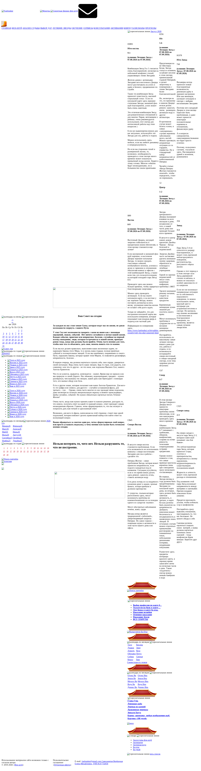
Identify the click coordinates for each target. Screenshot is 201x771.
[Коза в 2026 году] (16, 402)
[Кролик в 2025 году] (17, 362)
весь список (155, 754)
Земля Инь (142, 678)
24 (3, 343)
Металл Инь (143, 681)
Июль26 (5, 435)
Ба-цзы (136, 747)
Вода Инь (142, 684)
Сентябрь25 (7, 438)
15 (19, 337)
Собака (131, 657)
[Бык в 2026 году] (16, 416)
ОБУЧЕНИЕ (77, 28)
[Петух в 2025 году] (17, 377)
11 (7, 337)
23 (22, 340)
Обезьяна (132, 654)
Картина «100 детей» (137, 718)
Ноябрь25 (6, 441)
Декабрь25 (17, 441)
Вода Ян (131, 684)
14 (16, 337)
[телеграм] (7, 461)
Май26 (5, 432)
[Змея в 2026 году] (16, 398)
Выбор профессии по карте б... (147, 605)
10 (3, 337)
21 (16, 340)
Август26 (17, 435)
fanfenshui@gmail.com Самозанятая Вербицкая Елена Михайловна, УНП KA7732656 (99, 762)
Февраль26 (17, 426)
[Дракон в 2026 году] (17, 395)
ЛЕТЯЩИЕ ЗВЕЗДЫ (62, 28)
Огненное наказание (142, 615)
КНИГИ (127, 28)
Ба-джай (136, 749)
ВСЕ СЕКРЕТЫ (140, 619)
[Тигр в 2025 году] (16, 360)
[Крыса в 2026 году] (17, 414)
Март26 (5, 429)
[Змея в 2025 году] (16, 367)
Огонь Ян (132, 675)
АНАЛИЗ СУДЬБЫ (31, 28)
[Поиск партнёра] (10, 459)
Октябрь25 (17, 438)
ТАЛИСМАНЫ (138, 28)
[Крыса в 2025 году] (17, 384)
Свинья (139, 657)
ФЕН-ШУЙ (17, 28)
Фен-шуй (18, 765)
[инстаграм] (3, 464)
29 (19, 343)
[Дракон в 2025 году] (17, 365)
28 (16, 343)
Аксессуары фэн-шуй (142, 740)
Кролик (139, 645)
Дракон (131, 648)
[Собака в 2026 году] (17, 409)
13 (13, 337)
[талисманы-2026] (90, 297)
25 (7, 343)
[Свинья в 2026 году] (17, 412)
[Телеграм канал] (59, 11)
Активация (138, 742)
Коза (138, 651)
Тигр (130, 645)
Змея (138, 648)
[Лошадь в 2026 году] (18, 400)
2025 (8, 353)
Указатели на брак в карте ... (147, 608)
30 (22, 343)
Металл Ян (132, 681)
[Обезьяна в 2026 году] (18, 405)
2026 (4, 353)
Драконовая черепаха (138, 710)
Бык (138, 660)
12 (10, 337)
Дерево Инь (143, 687)
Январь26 (6, 426)
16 (22, 337)
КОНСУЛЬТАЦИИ (102, 28)
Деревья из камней (137, 707)
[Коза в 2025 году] (16, 372)
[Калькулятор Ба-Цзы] (137, 632)
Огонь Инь (142, 675)
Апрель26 (17, 429)
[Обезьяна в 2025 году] (18, 374)
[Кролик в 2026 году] (17, 393)
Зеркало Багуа (134, 713)
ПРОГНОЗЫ (150, 28)
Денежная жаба (135, 704)
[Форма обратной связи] (7, 11)
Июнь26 (16, 432)
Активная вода (139, 745)
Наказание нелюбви (142, 612)
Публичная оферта (62, 765)
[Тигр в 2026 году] (16, 390)
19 (10, 340)
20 (13, 340)
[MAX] (3, 469)
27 (13, 343)
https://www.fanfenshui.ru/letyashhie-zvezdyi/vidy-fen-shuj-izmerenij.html (143, 331)
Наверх (196, 761)
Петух (139, 654)
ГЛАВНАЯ (6, 28)
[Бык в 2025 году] (16, 386)
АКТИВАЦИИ (117, 28)
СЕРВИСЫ (88, 28)
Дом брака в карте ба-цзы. (145, 610)
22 (19, 340)
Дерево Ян (132, 687)
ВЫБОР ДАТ (46, 28)
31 (3, 346)
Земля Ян (132, 678)
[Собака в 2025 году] (17, 379)
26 (10, 343)
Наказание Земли (141, 617)
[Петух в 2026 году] (17, 407)
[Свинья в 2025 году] (17, 381)
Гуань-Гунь (133, 701)
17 (3, 340)
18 (7, 340)
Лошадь (131, 651)
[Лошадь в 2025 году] (18, 370)
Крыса (130, 660)
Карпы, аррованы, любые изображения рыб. (149, 715)
